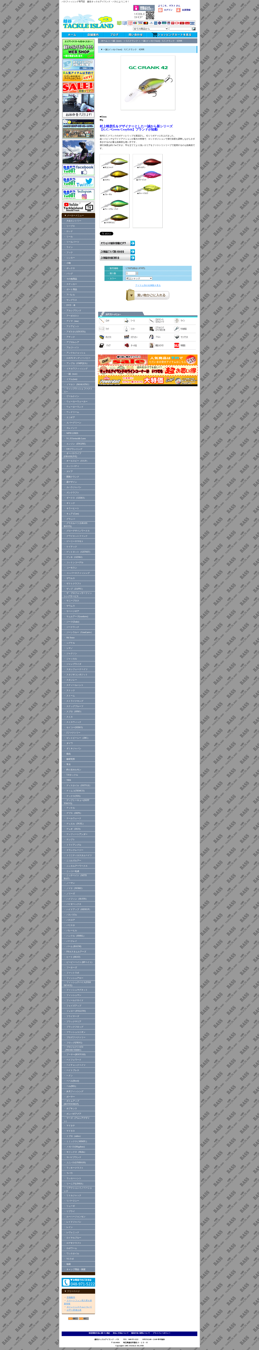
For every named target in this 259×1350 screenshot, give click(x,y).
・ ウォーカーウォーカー (76, 401)
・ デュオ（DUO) (72, 829)
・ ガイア (68, 471)
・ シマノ (68, 648)
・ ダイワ (68, 743)
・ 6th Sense (69, 637)
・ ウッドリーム (71, 412)
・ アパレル (69, 294)
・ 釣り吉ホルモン (72, 769)
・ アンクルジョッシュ (74, 353)
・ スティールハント (73, 685)
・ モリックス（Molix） (75, 1152)
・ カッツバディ (71, 466)
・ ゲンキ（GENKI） (74, 557)
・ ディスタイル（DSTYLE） (77, 785)
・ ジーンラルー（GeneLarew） (78, 632)
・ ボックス (69, 268)
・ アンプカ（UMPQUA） (76, 363)
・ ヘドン (68, 1075)
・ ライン (68, 247)
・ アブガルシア (71, 342)
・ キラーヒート (71, 508)
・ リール (68, 236)
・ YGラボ (69, 1259)
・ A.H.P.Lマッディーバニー (77, 358)
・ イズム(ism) (70, 379)
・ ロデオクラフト (72, 1243)
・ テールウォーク (72, 818)
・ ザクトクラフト (73, 583)
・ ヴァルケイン (71, 396)
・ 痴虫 (67, 754)
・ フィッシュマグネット (76, 990)
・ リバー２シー (71, 1200)
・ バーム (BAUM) (72, 946)
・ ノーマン (69, 883)
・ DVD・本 (69, 305)
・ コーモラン (70, 567)
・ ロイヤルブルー (72, 1237)
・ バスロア (69, 920)
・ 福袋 (67, 1264)
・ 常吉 (67, 764)
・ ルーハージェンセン (74, 1216)
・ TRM (67, 780)
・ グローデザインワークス (77, 531)
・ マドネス (69, 1131)
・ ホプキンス (70, 1108)
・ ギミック (69, 503)
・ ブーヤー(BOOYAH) (74, 1054)
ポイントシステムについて (79, 1307)
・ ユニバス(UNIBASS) (75, 1162)
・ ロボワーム (70, 1248)
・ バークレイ (70, 941)
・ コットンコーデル (73, 562)
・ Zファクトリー (72, 732)
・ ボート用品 (70, 289)
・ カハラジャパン (72, 487)
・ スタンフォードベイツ (76, 669)
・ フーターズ (70, 967)
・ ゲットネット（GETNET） (77, 552)
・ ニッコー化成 (71, 871)
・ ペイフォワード (72, 1059)
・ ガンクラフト (71, 492)
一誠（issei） (117, 41)
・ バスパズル (70, 914)
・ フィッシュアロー (73, 978)
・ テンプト (69, 839)
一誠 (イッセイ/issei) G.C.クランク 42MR (161, 41)
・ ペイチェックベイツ (74, 1065)
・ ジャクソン (70, 653)
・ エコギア (69, 417)
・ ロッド (68, 231)
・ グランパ (69, 519)
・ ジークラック (71, 627)
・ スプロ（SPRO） (73, 711)
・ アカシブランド (72, 310)
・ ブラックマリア (72, 1021)
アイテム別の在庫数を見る (148, 285)
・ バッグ (68, 273)
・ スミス (68, 717)
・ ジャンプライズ (72, 664)
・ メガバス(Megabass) (74, 1146)
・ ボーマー (69, 1096)
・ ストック (69, 690)
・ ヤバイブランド (72, 1157)
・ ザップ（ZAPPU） (74, 589)
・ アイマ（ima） (72, 321)
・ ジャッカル (70, 658)
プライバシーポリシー (161, 1333)
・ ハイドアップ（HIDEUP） (77, 909)
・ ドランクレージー (73, 850)
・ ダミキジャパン (72, 748)
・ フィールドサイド (73, 1000)
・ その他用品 (70, 279)
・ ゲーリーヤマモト (73, 541)
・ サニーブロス (71, 600)
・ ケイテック (70, 546)
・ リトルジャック (72, 1195)
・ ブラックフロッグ (73, 1027)
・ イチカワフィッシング (76, 368)
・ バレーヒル (70, 930)
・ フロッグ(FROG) (73, 1042)
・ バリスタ (69, 925)
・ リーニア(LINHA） (74, 1183)
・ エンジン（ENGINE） (75, 444)
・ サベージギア (71, 611)
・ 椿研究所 (69, 759)
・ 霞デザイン (70, 482)
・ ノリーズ (69, 893)
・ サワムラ (69, 606)
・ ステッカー (70, 284)
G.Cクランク (132, 41)
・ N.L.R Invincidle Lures (75, 438)
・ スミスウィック (72, 722)
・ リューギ (69, 1206)
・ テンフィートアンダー (76, 834)
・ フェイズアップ (72, 1005)
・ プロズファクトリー (74, 1037)
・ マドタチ (69, 1125)
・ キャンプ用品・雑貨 (74, 1269)
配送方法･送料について (140, 1333)
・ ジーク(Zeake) (71, 622)
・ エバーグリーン (72, 422)
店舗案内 (71, 1297)
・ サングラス (70, 300)
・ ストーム (69, 695)
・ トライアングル (72, 845)
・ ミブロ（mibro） (73, 1136)
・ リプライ (69, 1211)
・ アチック (69, 337)
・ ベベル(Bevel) (71, 1081)
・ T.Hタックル (71, 775)
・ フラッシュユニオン (74, 1032)
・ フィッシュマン (72, 995)
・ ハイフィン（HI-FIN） (76, 899)
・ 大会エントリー (72, 221)
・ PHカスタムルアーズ (75, 951)
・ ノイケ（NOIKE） (74, 888)
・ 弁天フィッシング (73, 1091)
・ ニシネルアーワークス (76, 866)
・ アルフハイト (71, 347)
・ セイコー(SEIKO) (73, 727)
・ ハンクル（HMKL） (74, 936)
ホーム (104, 41)
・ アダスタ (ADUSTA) (74, 331)
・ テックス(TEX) (72, 796)
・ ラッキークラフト (73, 1168)
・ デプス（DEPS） (73, 813)
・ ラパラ (68, 1173)
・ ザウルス (69, 578)
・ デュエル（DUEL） (74, 823)
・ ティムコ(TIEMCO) (74, 791)
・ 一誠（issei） (71, 374)
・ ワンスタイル (71, 1253)
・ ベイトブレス (71, 1070)
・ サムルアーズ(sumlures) (76, 616)
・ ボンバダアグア (72, 1114)
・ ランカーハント (72, 1178)
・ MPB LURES (71, 433)
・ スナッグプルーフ (73, 706)
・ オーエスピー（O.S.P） (76, 461)
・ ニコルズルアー (72, 860)
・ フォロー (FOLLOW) (75, 1011)
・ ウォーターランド (73, 407)
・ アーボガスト (71, 316)
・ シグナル (69, 643)
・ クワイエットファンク (76, 536)
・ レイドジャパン (72, 1222)
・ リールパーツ (71, 242)
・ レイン (68, 1227)
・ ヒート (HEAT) (72, 957)
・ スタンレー (70, 680)
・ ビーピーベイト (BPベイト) (78, 962)
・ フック (68, 252)
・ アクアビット (71, 326)
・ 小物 (67, 263)
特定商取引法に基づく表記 (99, 1333)
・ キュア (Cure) (71, 513)
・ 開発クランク (71, 476)
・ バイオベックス (72, 904)
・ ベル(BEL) (70, 1086)
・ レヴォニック (71, 1232)
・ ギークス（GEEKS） (75, 498)
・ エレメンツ (70, 428)
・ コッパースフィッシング (77, 573)
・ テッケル (69, 808)
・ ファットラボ (71, 973)
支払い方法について (121, 1333)
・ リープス (69, 226)
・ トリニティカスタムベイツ (78, 855)
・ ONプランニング (73, 449)
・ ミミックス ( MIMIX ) (75, 1141)
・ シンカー (69, 257)
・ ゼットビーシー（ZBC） (77, 738)
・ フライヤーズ (71, 1016)
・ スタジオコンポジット (76, 674)
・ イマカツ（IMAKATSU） (77, 384)
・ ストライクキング (73, 701)
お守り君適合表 (74, 1310)
